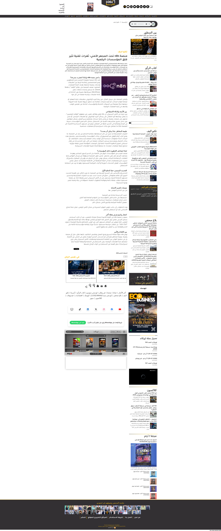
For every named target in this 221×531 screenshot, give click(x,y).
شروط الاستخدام (116, 517)
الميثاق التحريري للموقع (97, 517)
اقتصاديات (102, 16)
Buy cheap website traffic (215, 530)
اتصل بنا (128, 517)
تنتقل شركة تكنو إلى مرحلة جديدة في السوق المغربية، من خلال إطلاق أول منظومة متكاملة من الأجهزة (139, 166)
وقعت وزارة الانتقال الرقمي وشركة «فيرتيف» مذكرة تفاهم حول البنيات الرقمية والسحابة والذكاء (140, 178)
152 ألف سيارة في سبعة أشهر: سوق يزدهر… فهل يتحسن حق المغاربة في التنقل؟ (144, 408)
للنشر (83, 517)
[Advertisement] (95, 36)
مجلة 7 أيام (150, 436)
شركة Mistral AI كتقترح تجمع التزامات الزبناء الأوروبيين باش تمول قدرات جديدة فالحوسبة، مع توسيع (140, 153)
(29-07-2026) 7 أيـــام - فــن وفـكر (146, 358)
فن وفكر (122, 16)
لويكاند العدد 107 (151, 363)
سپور (72, 16)
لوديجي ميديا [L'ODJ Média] (101, 295)
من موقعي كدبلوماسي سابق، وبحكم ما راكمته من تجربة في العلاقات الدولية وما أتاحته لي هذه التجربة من (139, 113)
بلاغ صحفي (117, 295)
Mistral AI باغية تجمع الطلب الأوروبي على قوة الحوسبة (83, 278)
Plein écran (152, 370)
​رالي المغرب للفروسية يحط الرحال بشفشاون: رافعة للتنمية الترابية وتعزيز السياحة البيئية (144, 241)
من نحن (137, 517)
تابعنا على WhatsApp (77, 322)
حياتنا (135, 16)
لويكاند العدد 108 (151, 342)
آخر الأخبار (147, 16)
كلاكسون (78, 16)
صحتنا (141, 16)
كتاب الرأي (109, 16)
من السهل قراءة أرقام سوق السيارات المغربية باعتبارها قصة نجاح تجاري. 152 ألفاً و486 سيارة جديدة (139, 414)
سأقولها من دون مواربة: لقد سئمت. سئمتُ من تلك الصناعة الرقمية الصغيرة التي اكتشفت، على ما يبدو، (144, 58)
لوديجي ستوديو (93, 16)
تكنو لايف (85, 16)
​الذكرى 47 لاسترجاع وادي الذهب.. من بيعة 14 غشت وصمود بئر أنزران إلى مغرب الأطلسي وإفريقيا (144, 97)
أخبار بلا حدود (129, 16)
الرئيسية (154, 16)
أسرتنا (115, 16)
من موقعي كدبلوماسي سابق (147, 109)
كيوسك (67, 16)
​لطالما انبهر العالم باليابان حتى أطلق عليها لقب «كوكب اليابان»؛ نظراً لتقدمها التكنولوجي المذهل (140, 77)
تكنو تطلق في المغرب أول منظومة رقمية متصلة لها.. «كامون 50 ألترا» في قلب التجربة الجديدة (144, 160)
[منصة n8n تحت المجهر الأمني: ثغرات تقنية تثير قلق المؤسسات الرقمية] (114, 77)
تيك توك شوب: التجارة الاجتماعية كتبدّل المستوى (115, 278)
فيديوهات (70, 295)
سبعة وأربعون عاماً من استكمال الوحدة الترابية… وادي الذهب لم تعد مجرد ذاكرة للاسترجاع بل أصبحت (140, 103)
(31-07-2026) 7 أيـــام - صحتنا (147, 354)
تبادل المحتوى (111, 527)
